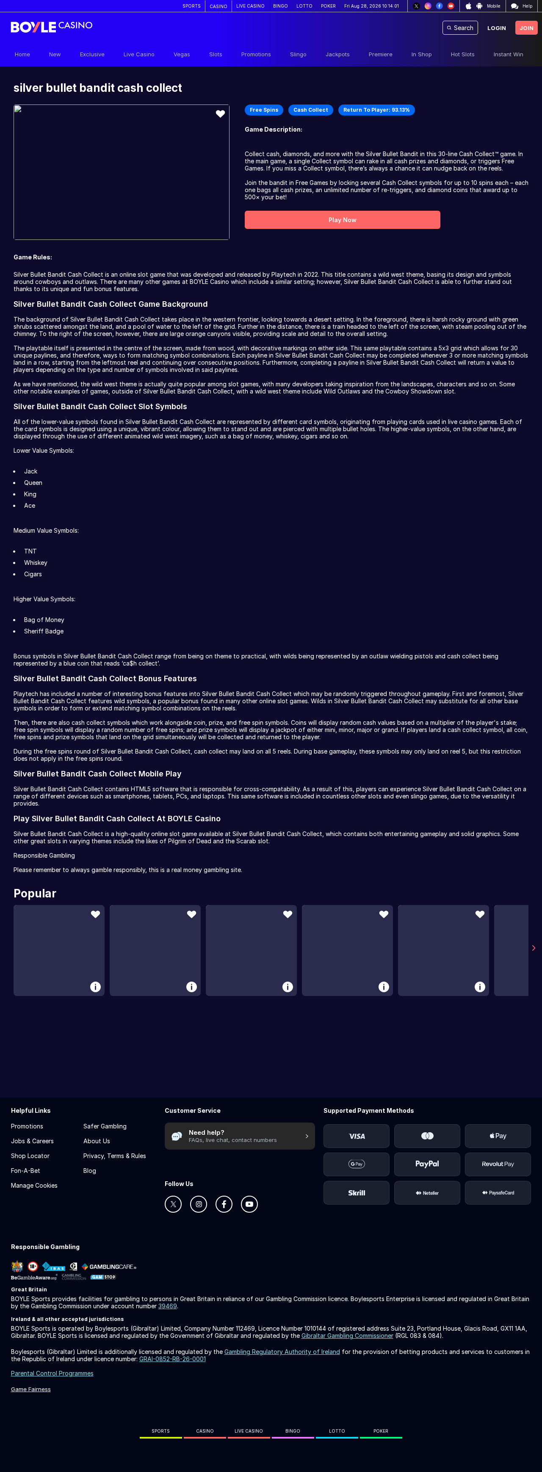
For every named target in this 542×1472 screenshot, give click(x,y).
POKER (328, 5)
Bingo (292, 1430)
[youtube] (249, 1204)
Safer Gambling (105, 1126)
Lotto (337, 1430)
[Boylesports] (51, 28)
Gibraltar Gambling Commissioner (347, 1335)
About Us (96, 1141)
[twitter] (173, 1204)
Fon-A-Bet (25, 1170)
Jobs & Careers (32, 1141)
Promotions (27, 1126)
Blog (89, 1170)
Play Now (343, 219)
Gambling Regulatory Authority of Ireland (282, 1351)
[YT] (450, 6)
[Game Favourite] (220, 113)
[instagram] (198, 1204)
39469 (167, 1306)
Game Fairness (31, 1389)
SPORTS (192, 5)
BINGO (280, 5)
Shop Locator (30, 1155)
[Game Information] (95, 986)
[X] (416, 6)
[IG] (427, 6)
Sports (161, 1430)
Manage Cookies (34, 1185)
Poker (380, 1430)
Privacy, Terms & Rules (114, 1155)
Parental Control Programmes (52, 1373)
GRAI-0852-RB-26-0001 (172, 1358)
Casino (205, 1430)
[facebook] (224, 1204)
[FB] (439, 6)
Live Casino (249, 1430)
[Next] (534, 948)
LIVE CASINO (250, 5)
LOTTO (304, 5)
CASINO (218, 6)
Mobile (494, 5)
